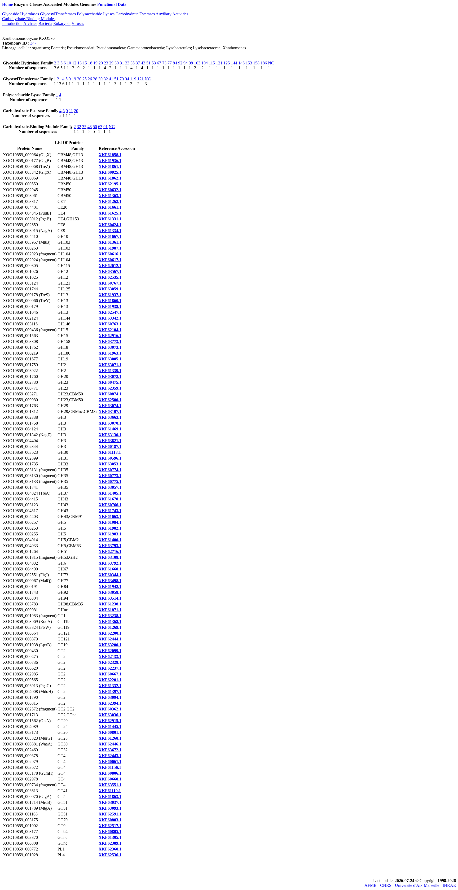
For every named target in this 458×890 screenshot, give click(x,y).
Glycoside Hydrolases (20, 14)
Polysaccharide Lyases (95, 14)
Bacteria (45, 23)
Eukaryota (62, 23)
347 (33, 43)
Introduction (12, 23)
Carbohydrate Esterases (135, 14)
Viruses (78, 23)
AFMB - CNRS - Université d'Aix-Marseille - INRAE (410, 885)
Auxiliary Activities (172, 14)
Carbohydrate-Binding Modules (28, 18)
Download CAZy (142, 4)
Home (7, 4)
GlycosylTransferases (58, 14)
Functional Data (111, 4)
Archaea (30, 23)
